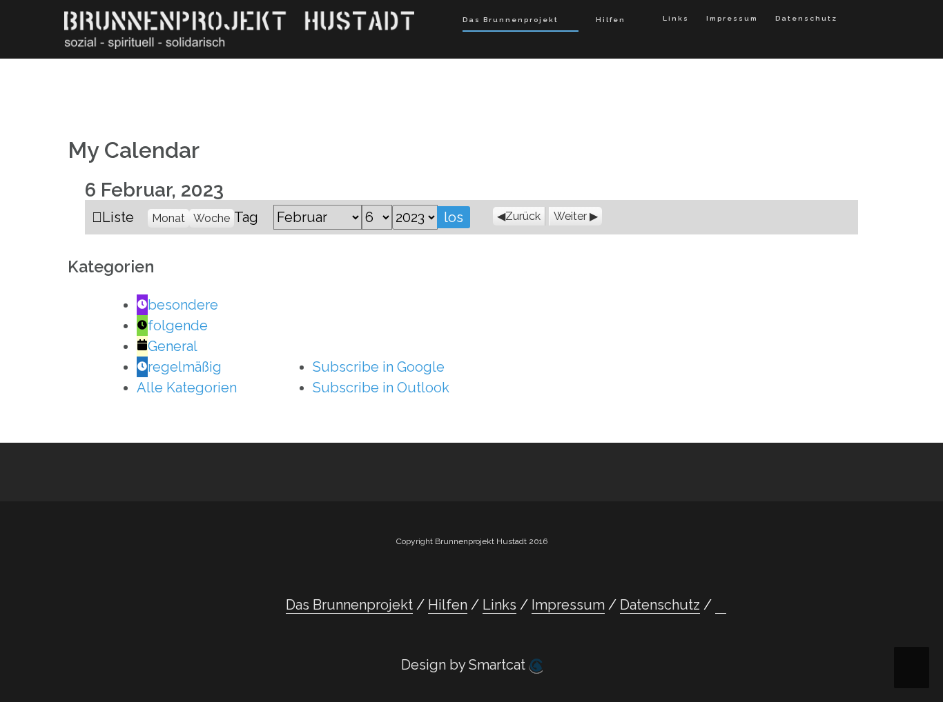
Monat (168, 218)
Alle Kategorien (187, 387)
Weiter (570, 216)
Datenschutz (806, 18)
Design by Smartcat (465, 664)
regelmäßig (185, 367)
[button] (858, 21)
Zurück (523, 216)
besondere (183, 305)
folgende (178, 325)
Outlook (381, 387)
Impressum (732, 18)
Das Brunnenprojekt (510, 19)
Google (379, 367)
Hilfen (610, 19)
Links (676, 18)
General (172, 346)
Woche (211, 218)
